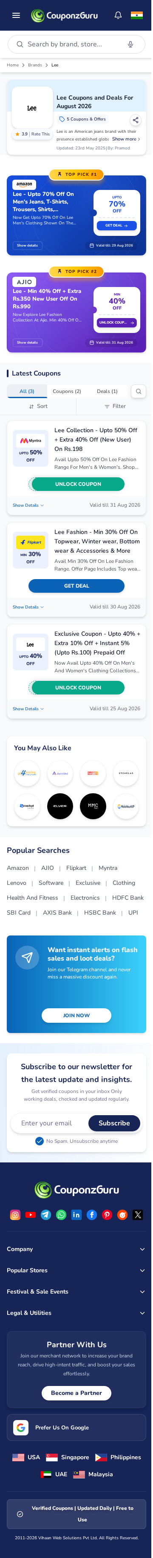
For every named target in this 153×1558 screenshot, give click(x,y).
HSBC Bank (100, 913)
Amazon (18, 868)
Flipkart (76, 868)
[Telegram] (46, 1215)
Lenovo (16, 883)
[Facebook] (92, 1215)
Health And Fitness (32, 898)
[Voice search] (130, 44)
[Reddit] (122, 1215)
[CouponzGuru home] (64, 15)
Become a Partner (76, 1393)
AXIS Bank (57, 913)
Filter (119, 406)
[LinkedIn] (76, 1215)
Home (13, 65)
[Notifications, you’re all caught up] (118, 15)
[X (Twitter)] (138, 1215)
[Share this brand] (136, 120)
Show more (124, 139)
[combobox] (72, 44)
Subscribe (114, 1123)
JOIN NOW (76, 1015)
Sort (42, 406)
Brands (35, 65)
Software (51, 883)
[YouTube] (31, 1215)
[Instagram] (15, 1215)
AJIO (47, 868)
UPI (133, 913)
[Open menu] (16, 15)
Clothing (124, 883)
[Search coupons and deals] (138, 391)
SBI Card (19, 913)
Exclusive (88, 883)
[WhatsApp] (61, 1215)
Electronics (85, 898)
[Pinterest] (107, 1215)
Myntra (108, 868)
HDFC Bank (128, 898)
